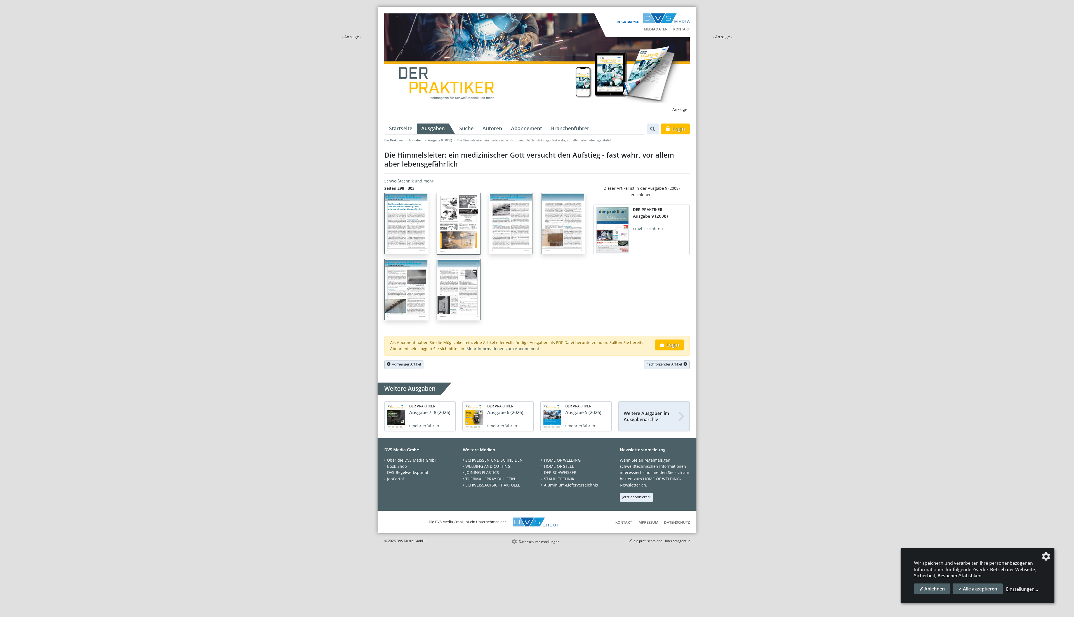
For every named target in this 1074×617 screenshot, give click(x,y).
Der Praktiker (393, 140)
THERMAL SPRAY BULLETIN (490, 478)
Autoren (492, 128)
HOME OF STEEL (559, 466)
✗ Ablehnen (932, 589)
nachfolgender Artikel (665, 364)
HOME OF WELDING (562, 460)
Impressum (647, 522)
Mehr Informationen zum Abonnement (503, 348)
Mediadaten (656, 29)
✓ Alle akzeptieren (977, 589)
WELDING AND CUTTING (487, 466)
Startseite (400, 128)
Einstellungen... (1022, 589)
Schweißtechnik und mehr (409, 181)
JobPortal (395, 478)
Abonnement (526, 128)
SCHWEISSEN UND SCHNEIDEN (494, 460)
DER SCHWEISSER (560, 472)
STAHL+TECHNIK (559, 478)
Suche (466, 128)
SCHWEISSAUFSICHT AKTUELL (492, 485)
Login (678, 128)
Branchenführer (570, 128)
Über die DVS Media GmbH (412, 460)
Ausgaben (433, 128)
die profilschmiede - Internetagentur (661, 540)
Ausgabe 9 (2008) (440, 140)
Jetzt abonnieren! (636, 496)
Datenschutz (677, 522)
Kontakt (681, 29)
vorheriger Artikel (405, 364)
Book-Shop (397, 466)
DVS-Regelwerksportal (407, 472)
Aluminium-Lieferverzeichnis (571, 485)
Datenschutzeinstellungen (539, 541)
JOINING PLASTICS (482, 472)
